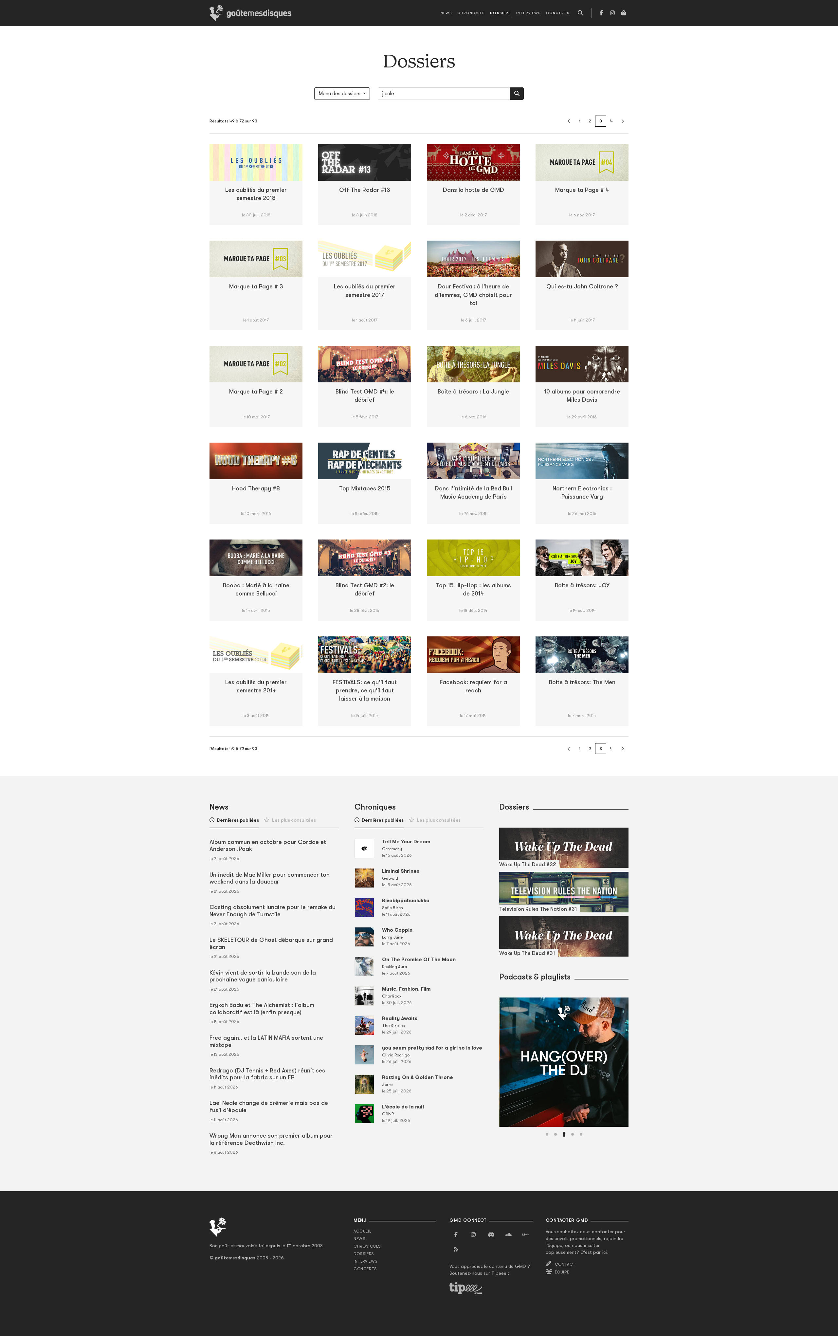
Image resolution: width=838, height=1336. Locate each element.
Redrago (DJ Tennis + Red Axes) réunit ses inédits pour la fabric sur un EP (267, 1074)
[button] (547, 1134)
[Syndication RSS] (456, 1249)
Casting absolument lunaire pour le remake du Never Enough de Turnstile (273, 911)
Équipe (562, 1272)
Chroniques (471, 13)
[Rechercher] (517, 93)
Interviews (528, 13)
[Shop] (623, 13)
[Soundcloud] (508, 1234)
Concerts (558, 13)
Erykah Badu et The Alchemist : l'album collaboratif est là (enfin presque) (262, 1009)
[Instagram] (612, 13)
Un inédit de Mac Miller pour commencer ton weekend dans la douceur (270, 878)
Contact (565, 1264)
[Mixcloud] (525, 1234)
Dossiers (500, 13)
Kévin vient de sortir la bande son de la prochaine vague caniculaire (263, 976)
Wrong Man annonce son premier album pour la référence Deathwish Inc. (271, 1139)
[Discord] (491, 1234)
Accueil (362, 1231)
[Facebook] (601, 13)
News (446, 13)
